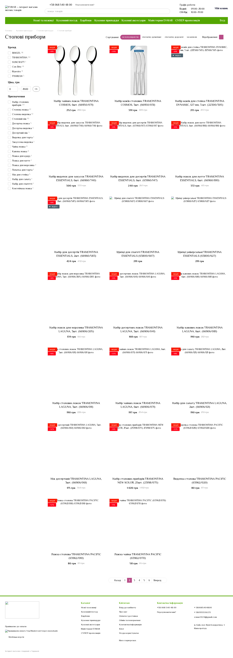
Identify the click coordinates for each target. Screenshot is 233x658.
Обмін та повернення (129, 620)
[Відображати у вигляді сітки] (221, 37)
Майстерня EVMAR (160, 20)
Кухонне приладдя (106, 20)
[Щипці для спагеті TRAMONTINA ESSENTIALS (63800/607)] (138, 222)
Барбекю (86, 20)
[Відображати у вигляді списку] (225, 37)
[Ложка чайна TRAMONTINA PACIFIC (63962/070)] (138, 524)
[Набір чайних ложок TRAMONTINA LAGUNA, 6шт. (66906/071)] (138, 373)
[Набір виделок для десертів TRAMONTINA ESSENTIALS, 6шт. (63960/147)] (138, 146)
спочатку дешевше (151, 37)
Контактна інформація (130, 624)
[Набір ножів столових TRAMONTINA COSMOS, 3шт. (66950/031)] (138, 71)
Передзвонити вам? (84, 5)
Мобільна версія (16, 637)
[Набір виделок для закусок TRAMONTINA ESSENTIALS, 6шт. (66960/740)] (76, 146)
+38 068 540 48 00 (60, 4)
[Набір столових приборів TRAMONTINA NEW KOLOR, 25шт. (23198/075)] (138, 448)
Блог (121, 628)
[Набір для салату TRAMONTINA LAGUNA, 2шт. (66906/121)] (199, 373)
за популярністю (130, 37)
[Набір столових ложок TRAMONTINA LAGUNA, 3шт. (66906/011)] (76, 373)
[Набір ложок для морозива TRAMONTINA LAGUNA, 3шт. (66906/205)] (76, 297)
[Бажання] (210, 20)
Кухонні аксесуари (133, 20)
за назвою (192, 37)
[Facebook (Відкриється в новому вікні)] (9, 20)
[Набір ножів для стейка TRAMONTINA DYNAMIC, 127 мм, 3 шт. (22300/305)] (199, 71)
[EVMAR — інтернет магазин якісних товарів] (22, 610)
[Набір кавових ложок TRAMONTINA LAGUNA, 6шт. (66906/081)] (199, 297)
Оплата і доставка (128, 616)
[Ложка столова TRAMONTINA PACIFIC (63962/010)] (76, 524)
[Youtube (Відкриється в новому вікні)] (13, 20)
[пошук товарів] (167, 11)
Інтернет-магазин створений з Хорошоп (22, 651)
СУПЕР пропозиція (187, 20)
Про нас (123, 611)
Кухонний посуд (66, 20)
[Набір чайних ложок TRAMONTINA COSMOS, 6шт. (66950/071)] (76, 71)
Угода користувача (129, 633)
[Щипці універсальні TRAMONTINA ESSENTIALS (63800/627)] (199, 222)
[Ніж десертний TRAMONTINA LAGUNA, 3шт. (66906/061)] (76, 448)
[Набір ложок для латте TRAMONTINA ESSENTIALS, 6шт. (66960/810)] (199, 146)
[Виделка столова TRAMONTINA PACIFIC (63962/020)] (199, 448)
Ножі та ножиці (43, 20)
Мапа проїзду (200, 628)
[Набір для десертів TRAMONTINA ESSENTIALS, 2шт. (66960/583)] (76, 222)
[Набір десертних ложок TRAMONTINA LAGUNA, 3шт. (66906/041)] (138, 297)
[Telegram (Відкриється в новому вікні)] (17, 20)
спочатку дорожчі (174, 37)
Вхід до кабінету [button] (127, 607)
